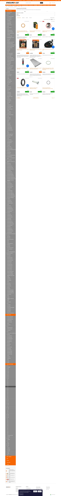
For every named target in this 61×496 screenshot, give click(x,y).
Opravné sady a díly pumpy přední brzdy (11, 158)
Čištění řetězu (8, 20)
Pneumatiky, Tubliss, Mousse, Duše (11, 233)
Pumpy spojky (8, 153)
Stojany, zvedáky (9, 56)
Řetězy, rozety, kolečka (10, 253)
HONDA (8, 445)
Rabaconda (8, 50)
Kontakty (24, 0)
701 (7, 418)
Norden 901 (8, 436)
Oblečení (8, 362)
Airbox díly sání (9, 170)
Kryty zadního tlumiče (9, 190)
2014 (7, 397)
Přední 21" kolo (9, 86)
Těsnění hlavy (8, 124)
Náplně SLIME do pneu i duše (10, 42)
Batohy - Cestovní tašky (10, 316)
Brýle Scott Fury (9, 348)
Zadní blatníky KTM (9, 228)
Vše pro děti (8, 462)
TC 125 (8, 403)
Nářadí (8, 26)
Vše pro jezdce (9, 314)
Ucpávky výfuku (9, 310)
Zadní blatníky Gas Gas (9, 229)
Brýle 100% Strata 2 (9, 341)
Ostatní (8, 138)
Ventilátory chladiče (9, 81)
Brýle (7, 331)
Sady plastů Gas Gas (9, 215)
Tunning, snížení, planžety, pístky (11, 251)
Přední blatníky (9, 205)
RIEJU (8, 446)
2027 (7, 379)
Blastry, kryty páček (9, 12)
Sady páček (8, 145)
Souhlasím (39, 491)
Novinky (8, 460)
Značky (8, 464)
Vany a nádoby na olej (9, 67)
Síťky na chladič (9, 79)
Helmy (8, 359)
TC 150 (8, 404)
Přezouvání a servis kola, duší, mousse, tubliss (10, 37)
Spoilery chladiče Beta (9, 225)
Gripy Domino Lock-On (9, 257)
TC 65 (8, 400)
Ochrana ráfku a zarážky (10, 43)
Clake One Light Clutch (9, 141)
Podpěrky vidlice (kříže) (10, 31)
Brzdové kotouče (9, 88)
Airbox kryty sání (9, 164)
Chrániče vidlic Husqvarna (10, 186)
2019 (7, 390)
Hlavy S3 (8, 120)
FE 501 (8, 378)
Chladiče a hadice (9, 75)
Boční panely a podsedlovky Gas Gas (11, 178)
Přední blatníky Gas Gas (10, 208)
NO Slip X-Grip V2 (9, 294)
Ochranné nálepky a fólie (10, 134)
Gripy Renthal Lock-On (9, 265)
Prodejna (20, 0)
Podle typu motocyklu (10, 364)
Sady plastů (8, 212)
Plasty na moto (9, 163)
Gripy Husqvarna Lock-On (10, 260)
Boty (7, 326)
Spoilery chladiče (9, 219)
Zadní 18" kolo (9, 99)
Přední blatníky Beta (9, 211)
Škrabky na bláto (9, 23)
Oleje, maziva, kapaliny (10, 135)
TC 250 (8, 407)
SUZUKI (8, 452)
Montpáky (8, 40)
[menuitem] (8, 5)
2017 (7, 393)
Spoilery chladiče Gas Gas (10, 222)
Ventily (8, 132)
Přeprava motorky (9, 27)
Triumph (8, 453)
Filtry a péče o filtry (9, 74)
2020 (7, 389)
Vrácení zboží (17, 491)
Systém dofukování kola (10, 106)
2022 (7, 386)
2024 (7, 383)
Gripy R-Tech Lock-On (9, 267)
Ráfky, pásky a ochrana (9, 96)
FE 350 (8, 375)
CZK (56, 0)
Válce (7, 131)
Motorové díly (8, 117)
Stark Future (8, 449)
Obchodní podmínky (29, 0)
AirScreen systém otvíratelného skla (11, 333)
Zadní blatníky (9, 226)
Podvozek (8, 235)
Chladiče (8, 78)
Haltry (8, 103)
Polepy (8, 204)
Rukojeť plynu (8, 283)
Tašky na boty (8, 324)
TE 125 (8, 368)
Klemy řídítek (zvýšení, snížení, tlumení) (10, 276)
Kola (7, 85)
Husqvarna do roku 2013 (10, 435)
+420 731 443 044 (29, 489)
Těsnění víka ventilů (9, 128)
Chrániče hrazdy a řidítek (10, 274)
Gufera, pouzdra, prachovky (10, 239)
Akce (7, 458)
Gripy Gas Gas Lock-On (9, 258)
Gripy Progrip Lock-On (9, 264)
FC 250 (8, 414)
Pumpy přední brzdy (9, 156)
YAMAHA (8, 443)
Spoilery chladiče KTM (9, 221)
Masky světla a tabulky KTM (10, 193)
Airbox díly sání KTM (9, 171)
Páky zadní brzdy (9, 146)
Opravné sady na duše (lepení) (10, 46)
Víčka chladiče (9, 82)
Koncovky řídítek (9, 280)
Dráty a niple (8, 89)
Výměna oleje (8, 64)
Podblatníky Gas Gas (9, 201)
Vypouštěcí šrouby (9, 68)
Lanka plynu (8, 277)
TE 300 (8, 372)
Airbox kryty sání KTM (9, 166)
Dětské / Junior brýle (9, 351)
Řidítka (8, 281)
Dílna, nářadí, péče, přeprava (10, 16)
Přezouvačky (8, 49)
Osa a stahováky (9, 95)
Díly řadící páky (9, 152)
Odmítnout (35, 491)
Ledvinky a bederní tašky (10, 319)
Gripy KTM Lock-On (9, 261)
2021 (7, 428)
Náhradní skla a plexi (9, 352)
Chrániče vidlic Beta (9, 187)
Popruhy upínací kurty (9, 30)
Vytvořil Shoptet (53, 494)
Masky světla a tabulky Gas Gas (10, 194)
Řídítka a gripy (9, 254)
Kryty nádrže (8, 189)
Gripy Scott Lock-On (9, 268)
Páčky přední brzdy (9, 142)
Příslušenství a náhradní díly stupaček (10, 299)
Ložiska (8, 116)
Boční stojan (8, 13)
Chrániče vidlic (9, 182)
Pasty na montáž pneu (9, 47)
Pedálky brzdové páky (9, 148)
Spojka (8, 295)
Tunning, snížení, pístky (10, 243)
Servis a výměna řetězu (10, 54)
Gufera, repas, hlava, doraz (10, 247)
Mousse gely (8, 39)
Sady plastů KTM (9, 214)
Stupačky (8, 297)
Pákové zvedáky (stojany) (10, 57)
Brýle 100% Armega (9, 337)
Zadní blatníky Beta (9, 232)
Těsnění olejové (9, 125)
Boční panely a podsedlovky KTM (11, 177)
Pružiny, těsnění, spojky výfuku (10, 307)
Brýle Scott (8, 345)
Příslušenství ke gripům (10, 272)
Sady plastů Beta (9, 218)
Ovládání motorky (9, 139)
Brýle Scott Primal (9, 349)
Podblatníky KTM (9, 200)
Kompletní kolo (9, 92)
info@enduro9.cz (29, 488)
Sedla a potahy (9, 284)
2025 (7, 382)
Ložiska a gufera (9, 93)
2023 (7, 385)
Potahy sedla (8, 288)
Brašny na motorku (9, 320)
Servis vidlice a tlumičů (10, 53)
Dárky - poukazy (9, 456)
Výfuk (7, 303)
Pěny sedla (8, 287)
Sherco (8, 442)
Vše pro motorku (9, 10)
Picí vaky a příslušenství (10, 317)
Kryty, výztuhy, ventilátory (10, 114)
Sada (30, 76)
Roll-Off (8, 355)
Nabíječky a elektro (9, 24)
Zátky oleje (8, 71)
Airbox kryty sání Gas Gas (10, 167)
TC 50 (8, 399)
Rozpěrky (8, 110)
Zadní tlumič (8, 246)
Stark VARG (8, 450)
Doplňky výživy (9, 358)
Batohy (8, 323)
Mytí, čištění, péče (9, 19)
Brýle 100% (8, 334)
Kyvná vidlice (8, 236)
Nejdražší (27, 17)
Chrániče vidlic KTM (9, 183)
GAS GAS (8, 438)
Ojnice (8, 121)
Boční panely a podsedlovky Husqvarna (10, 180)
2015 (7, 396)
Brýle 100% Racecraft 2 (9, 338)
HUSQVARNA (8, 367)
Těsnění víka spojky (9, 127)
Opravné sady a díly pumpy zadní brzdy (11, 161)
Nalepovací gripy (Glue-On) (10, 271)
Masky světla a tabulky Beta (10, 197)
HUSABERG (8, 439)
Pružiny (8, 250)
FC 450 (8, 417)
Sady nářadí (8, 34)
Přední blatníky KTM (9, 207)
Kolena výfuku (8, 304)
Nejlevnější (23, 17)
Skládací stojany (9, 61)
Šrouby (8, 300)
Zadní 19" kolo (9, 113)
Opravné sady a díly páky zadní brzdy (11, 149)
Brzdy (8, 15)
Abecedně (30, 17)
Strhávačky (8, 356)
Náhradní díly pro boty (9, 327)
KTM (7, 365)
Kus (31, 76)
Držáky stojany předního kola (10, 33)
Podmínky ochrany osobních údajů (36, 0)
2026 (7, 411)
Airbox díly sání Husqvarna (10, 174)
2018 (7, 392)
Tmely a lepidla (9, 63)
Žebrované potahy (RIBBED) (10, 291)
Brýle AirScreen (9, 344)
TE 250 (8, 371)
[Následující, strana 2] (53, 98)
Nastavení (21, 494)
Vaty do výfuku (9, 311)
